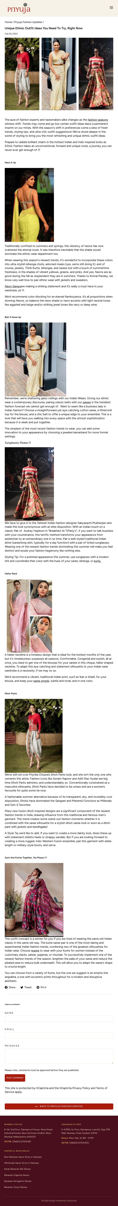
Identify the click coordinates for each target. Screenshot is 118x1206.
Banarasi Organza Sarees (16, 1175)
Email (10, 1029)
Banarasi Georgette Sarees (17, 1181)
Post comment (15, 1078)
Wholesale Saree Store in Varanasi (21, 1163)
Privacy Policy (81, 1088)
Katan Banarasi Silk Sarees (17, 1169)
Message (12, 1045)
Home (8, 22)
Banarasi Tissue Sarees (15, 1187)
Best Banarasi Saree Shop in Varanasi (23, 1157)
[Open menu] (111, 8)
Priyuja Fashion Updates (28, 22)
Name (9, 1013)
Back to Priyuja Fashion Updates (61, 1106)
